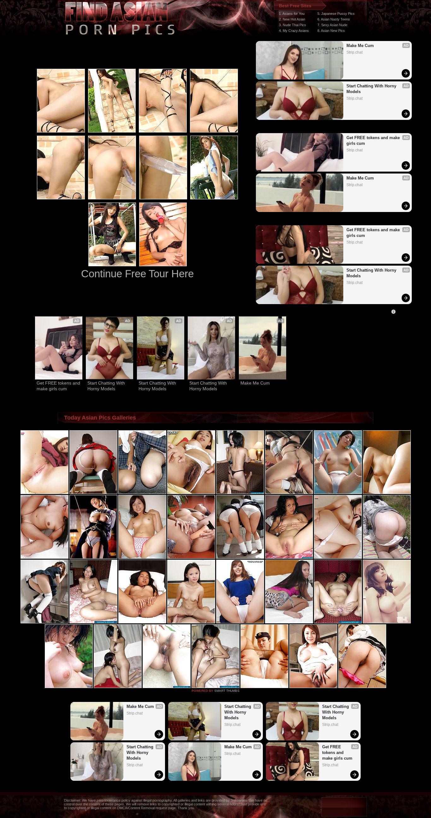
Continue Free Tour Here (137, 274)
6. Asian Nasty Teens (333, 19)
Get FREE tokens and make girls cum (373, 140)
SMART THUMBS (226, 690)
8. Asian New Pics (331, 30)
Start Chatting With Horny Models (372, 89)
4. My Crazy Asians (294, 30)
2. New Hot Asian (292, 19)
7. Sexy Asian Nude (332, 25)
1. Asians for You (291, 13)
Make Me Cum (360, 45)
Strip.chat (354, 52)
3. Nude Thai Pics (292, 25)
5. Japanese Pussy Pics (336, 13)
